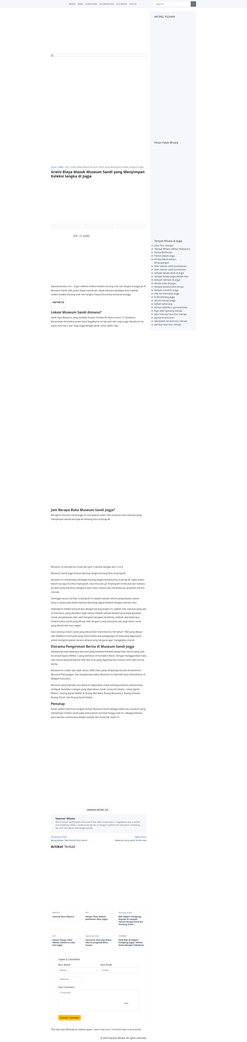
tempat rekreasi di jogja (167, 279)
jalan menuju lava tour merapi (170, 314)
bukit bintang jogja (164, 297)
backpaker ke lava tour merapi (170, 321)
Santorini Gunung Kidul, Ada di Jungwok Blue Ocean (98, 942)
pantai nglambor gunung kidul (170, 307)
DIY (87, 912)
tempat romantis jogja (166, 290)
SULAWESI (121, 4)
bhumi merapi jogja (164, 300)
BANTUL (56, 912)
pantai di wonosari (164, 317)
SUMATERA (91, 4)
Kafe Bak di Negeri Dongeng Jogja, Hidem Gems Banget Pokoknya (131, 942)
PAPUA (133, 4)
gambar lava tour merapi (167, 324)
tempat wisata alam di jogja (169, 273)
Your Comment (66, 987)
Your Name (64, 964)
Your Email (106, 964)
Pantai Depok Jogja (164, 255)
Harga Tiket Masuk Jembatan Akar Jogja (96, 917)
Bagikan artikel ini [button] (98, 809)
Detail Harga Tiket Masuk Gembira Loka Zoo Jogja (63, 942)
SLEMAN (122, 936)
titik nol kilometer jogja (166, 293)
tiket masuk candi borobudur (170, 269)
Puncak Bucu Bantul (63, 916)
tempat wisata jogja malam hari (171, 276)
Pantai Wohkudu (163, 252)
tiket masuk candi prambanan (170, 266)
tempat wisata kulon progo (169, 286)
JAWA (80, 4)
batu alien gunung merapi (168, 310)
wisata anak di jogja (165, 283)
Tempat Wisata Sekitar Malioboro (172, 248)
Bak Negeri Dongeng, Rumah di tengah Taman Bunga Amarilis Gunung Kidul (130, 920)
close (126, 1003)
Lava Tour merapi (163, 245)
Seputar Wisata (65, 818)
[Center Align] (193, 4)
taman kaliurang (163, 303)
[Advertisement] (99, 33)
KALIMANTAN (106, 4)
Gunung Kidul (125, 912)
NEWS (71, 4)
